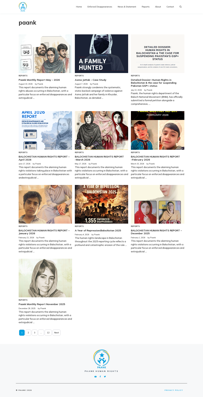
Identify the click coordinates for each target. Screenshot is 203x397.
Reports (146, 6)
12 (48, 332)
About (158, 6)
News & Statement (127, 6)
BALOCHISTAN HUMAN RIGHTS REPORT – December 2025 (156, 232)
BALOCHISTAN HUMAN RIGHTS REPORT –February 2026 (155, 158)
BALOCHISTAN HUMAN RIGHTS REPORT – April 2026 (44, 158)
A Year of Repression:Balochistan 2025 (98, 230)
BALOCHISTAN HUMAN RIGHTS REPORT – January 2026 (44, 232)
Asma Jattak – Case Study (90, 79)
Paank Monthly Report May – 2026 (39, 79)
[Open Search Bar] (180, 7)
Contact (170, 6)
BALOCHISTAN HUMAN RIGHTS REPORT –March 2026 (99, 158)
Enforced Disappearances (99, 6)
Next (56, 332)
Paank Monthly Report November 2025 (42, 304)
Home (79, 6)
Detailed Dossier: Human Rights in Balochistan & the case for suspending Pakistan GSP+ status (153, 82)
